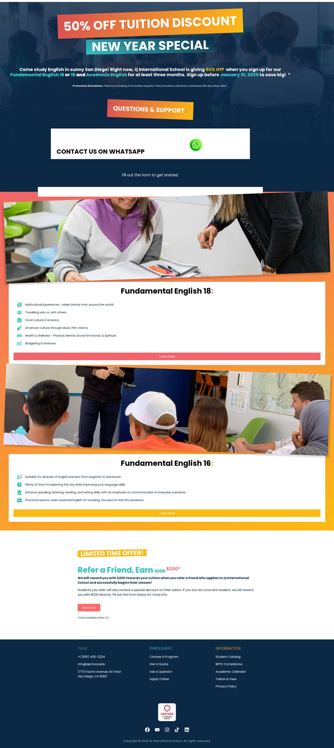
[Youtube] (157, 730)
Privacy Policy (226, 686)
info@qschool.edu (91, 664)
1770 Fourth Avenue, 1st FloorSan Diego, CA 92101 (99, 674)
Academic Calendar (231, 671)
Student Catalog (228, 657)
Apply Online (159, 679)
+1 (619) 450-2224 (91, 657)
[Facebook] (147, 730)
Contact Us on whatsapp (101, 151)
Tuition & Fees (226, 679)
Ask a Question (161, 671)
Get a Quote (159, 664)
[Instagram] (167, 730)
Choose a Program (164, 657)
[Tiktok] (177, 730)
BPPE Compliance (229, 664)
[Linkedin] (187, 730)
